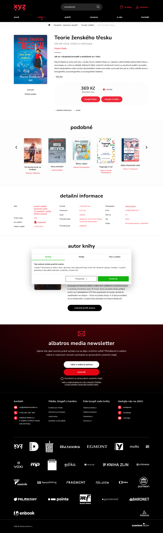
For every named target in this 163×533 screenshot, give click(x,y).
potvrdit (81, 372)
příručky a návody (40, 213)
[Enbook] (24, 513)
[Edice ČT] (123, 482)
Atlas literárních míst (130, 165)
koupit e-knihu (112, 99)
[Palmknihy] (25, 499)
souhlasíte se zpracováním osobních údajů (96, 354)
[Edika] (70, 465)
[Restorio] (144, 513)
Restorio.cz (87, 421)
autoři (68, 17)
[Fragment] (75, 482)
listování (30, 90)
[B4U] (47, 482)
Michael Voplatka (33, 173)
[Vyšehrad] (143, 465)
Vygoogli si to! (106, 166)
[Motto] (134, 446)
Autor (78, 110)
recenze (94, 17)
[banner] (20, 8)
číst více (59, 76)
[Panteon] (143, 482)
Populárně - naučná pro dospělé (66, 25)
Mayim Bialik (60, 48)
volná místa (53, 416)
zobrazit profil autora (84, 307)
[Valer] (49, 446)
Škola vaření (81, 163)
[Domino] (34, 446)
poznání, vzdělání (40, 206)
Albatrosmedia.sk (90, 412)
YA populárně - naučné (42, 211)
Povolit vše (113, 279)
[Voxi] (18, 465)
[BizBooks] (70, 446)
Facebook (127, 412)
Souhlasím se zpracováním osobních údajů (83, 378)
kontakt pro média (56, 407)
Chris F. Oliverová (130, 169)
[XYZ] (18, 446)
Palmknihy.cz (88, 416)
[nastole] (20, 482)
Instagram (127, 407)
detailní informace (64, 110)
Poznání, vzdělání (87, 25)
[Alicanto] (102, 482)
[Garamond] (110, 499)
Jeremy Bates (57, 170)
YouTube (126, 418)
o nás (119, 17)
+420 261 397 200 (27, 412)
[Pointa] (58, 499)
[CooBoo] (147, 446)
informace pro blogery (57, 412)
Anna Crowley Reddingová (106, 171)
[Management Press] (35, 465)
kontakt (145, 17)
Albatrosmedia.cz (89, 407)
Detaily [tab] (81, 257)
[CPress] (89, 465)
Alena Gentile (130, 206)
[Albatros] (118, 446)
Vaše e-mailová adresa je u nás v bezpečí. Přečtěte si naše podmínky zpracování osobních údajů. (81, 383)
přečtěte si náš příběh (57, 421)
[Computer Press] (52, 465)
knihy (41, 17)
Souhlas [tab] (48, 257)
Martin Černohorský (81, 167)
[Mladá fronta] (85, 499)
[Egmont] (97, 446)
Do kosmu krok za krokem (33, 168)
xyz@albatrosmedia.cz (28, 407)
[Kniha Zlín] (116, 465)
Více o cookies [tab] (114, 257)
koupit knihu (91, 99)
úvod (16, 17)
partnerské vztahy (41, 208)
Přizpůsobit (79, 279)
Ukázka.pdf (41, 222)
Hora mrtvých (57, 166)
